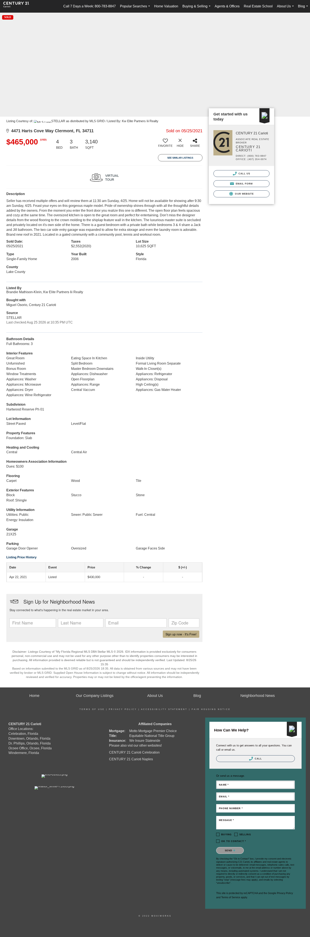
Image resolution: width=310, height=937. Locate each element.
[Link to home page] (18, 6)
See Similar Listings (180, 157)
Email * (224, 796)
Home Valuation (166, 6)
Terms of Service (230, 897)
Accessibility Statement (164, 709)
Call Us (244, 173)
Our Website (244, 193)
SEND (229, 850)
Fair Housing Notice (211, 709)
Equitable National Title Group (151, 736)
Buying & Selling (197, 8)
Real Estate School (258, 6)
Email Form (244, 183)
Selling (245, 834)
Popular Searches (136, 8)
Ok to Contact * (233, 841)
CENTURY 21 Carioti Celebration (134, 752)
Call (258, 758)
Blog (304, 8)
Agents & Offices (227, 6)
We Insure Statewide (144, 740)
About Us (286, 8)
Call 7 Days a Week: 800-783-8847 (89, 6)
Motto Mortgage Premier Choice (153, 731)
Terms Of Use (92, 709)
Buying (226, 834)
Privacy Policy (123, 709)
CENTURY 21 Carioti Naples (131, 759)
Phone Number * (231, 808)
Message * (226, 820)
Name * (224, 784)
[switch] (165, 144)
